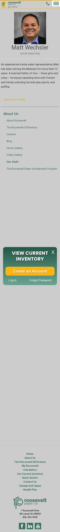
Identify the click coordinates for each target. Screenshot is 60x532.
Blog (9, 141)
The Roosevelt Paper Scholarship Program (32, 168)
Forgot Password (40, 280)
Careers (11, 134)
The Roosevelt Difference (22, 127)
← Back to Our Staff (13, 99)
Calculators (30, 469)
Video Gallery (15, 154)
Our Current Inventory (30, 473)
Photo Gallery (15, 148)
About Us (30, 457)
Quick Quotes (30, 477)
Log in (12, 280)
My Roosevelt (30, 465)
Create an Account (30, 271)
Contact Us (30, 481)
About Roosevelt (16, 120)
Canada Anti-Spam (30, 485)
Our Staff (12, 161)
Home (30, 453)
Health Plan (30, 489)
